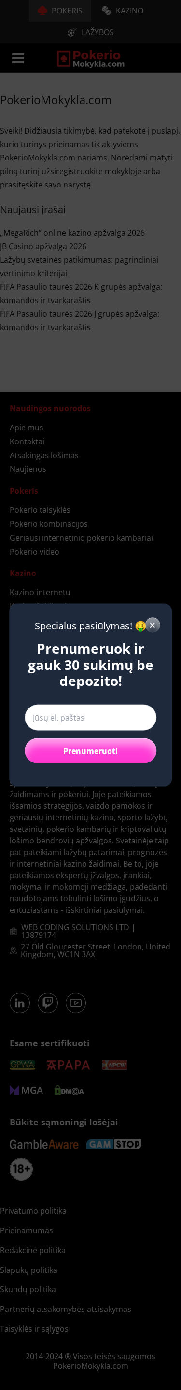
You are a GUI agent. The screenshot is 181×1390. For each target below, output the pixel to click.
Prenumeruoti (90, 750)
